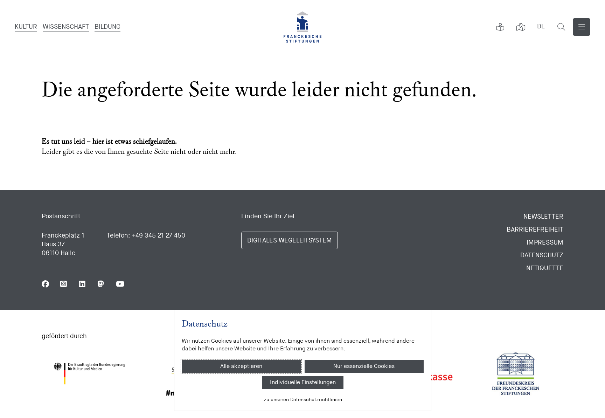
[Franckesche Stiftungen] (302, 27)
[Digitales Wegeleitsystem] (520, 27)
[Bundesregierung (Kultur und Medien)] (89, 373)
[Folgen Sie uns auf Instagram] (64, 284)
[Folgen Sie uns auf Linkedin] (82, 284)
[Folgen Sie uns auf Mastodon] (101, 284)
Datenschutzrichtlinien (316, 400)
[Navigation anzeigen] (581, 27)
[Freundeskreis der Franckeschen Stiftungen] (516, 373)
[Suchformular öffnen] (561, 27)
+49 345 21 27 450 (158, 235)
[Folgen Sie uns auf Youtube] (119, 284)
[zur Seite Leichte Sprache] (500, 27)
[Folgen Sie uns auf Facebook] (45, 284)
